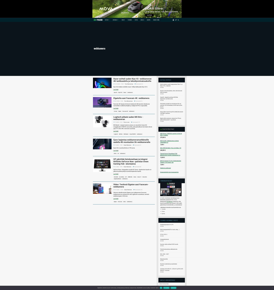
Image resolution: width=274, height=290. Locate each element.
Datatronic (167, 129)
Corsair (115, 111)
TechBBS (130, 20)
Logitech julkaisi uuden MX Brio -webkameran (128, 118)
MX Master (126, 134)
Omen (135, 176)
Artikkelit (115, 20)
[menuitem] (107, 20)
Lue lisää (115, 89)
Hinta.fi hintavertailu (164, 284)
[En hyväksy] (272, 288)
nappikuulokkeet (117, 178)
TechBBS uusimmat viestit (169, 220)
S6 (118, 153)
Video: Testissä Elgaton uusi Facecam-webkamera (130, 185)
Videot (123, 20)
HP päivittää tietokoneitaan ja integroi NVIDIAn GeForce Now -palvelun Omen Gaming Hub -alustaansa (130, 161)
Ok (161, 287)
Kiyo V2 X (120, 92)
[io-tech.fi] (98, 20)
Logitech (116, 134)
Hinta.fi (142, 20)
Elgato (119, 111)
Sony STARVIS (133, 134)
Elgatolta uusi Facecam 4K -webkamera (131, 98)
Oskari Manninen (127, 145)
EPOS (115, 153)
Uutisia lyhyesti (165, 80)
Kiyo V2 (115, 92)
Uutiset (107, 20)
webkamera (130, 92)
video (124, 201)
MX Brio (120, 134)
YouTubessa (169, 201)
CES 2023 (116, 176)
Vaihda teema (156, 20)
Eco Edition (121, 176)
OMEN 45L (130, 176)
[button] (174, 20)
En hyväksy (166, 287)
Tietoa (136, 20)
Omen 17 (139, 176)
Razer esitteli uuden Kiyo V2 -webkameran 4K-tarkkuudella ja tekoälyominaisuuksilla (132, 80)
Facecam (120, 201)
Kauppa (148, 20)
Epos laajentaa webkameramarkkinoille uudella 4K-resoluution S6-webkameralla (131, 141)
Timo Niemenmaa (129, 84)
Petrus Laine (126, 122)
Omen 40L (144, 176)
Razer (125, 92)
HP (126, 176)
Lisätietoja (173, 287)
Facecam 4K (125, 111)
